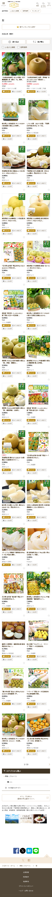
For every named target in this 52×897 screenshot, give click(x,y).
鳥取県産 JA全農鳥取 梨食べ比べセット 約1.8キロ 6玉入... (38, 267)
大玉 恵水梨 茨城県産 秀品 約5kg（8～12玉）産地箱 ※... (37, 740)
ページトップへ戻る (47, 855)
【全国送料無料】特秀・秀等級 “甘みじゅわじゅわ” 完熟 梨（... (38, 78)
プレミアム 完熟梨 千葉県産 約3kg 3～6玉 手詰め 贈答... (13, 554)
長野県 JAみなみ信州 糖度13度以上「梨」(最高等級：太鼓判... (13, 409)
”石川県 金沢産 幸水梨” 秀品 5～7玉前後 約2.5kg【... (38, 456)
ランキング (35, 11)
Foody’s (29, 562)
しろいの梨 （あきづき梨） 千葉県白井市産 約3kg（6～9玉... (38, 125)
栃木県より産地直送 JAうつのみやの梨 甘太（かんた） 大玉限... (13, 740)
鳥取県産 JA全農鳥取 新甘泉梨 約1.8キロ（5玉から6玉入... (38, 219)
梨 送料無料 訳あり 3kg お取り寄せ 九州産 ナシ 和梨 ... (38, 554)
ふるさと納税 (14, 11)
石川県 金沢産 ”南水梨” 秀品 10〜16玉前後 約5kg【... (13, 598)
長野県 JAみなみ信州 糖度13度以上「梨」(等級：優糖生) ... (13, 362)
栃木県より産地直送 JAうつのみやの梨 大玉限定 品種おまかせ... (38, 314)
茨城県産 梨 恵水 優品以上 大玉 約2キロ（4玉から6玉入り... (13, 172)
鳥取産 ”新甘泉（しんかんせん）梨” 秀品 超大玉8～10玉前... (37, 409)
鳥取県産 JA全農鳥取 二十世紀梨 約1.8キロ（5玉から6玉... (13, 219)
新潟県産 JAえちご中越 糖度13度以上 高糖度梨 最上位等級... (38, 362)
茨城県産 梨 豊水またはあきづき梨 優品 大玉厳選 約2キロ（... (13, 459)
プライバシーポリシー (26, 886)
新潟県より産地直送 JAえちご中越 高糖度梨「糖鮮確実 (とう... (38, 598)
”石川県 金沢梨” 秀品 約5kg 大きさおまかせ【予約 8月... (13, 267)
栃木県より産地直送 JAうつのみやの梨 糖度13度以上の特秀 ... (13, 125)
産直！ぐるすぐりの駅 (9, 88)
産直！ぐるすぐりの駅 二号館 (36, 88)
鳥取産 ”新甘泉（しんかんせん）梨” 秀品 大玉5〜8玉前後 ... (12, 314)
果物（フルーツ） (11, 776)
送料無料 (25, 11)
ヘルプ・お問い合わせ (26, 891)
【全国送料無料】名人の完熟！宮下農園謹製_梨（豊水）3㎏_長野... (13, 78)
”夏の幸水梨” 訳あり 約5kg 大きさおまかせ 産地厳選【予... (13, 693)
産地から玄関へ (7, 562)
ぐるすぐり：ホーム (8, 866)
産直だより (5, 133)
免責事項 (26, 881)
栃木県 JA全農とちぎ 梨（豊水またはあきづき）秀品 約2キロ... (13, 506)
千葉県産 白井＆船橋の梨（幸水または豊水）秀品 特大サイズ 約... (38, 172)
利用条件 (26, 877)
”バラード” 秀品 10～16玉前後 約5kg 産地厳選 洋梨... (38, 693)
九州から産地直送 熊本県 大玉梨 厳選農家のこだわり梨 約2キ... (38, 506)
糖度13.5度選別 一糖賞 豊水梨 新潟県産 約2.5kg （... (13, 645)
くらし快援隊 (6, 275)
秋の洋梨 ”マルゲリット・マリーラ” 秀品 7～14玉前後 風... (37, 645)
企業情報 (26, 872)
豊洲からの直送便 (32, 133)
